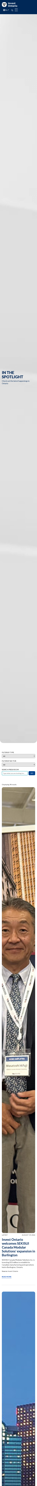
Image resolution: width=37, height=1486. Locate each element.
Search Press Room (10, 769)
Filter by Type (8, 752)
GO (32, 773)
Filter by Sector (9, 761)
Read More (6, 1277)
